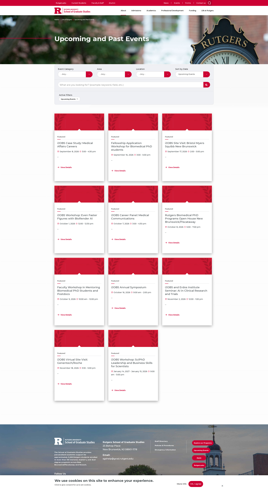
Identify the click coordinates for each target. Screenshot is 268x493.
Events (177, 3)
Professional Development (172, 10)
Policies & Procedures (164, 445)
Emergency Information (165, 450)
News (166, 3)
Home (56, 20)
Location (140, 69)
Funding (192, 10)
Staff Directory (161, 441)
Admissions (136, 10)
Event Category (66, 69)
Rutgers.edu (61, 3)
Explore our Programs (203, 443)
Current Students (79, 3)
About (123, 10)
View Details (66, 167)
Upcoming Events (68, 99)
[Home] (72, 11)
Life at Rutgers (207, 10)
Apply (206, 85)
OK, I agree (195, 484)
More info (181, 484)
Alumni (112, 3)
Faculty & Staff (98, 3)
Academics (151, 10)
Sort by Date (181, 69)
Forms (188, 3)
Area (99, 69)
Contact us (201, 3)
